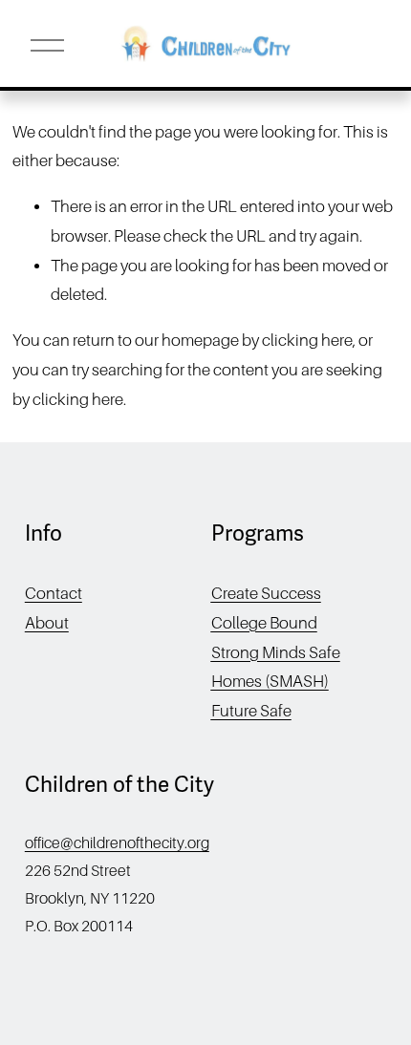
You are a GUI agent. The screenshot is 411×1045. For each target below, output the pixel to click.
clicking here (307, 340)
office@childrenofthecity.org (117, 843)
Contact (53, 594)
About (47, 623)
